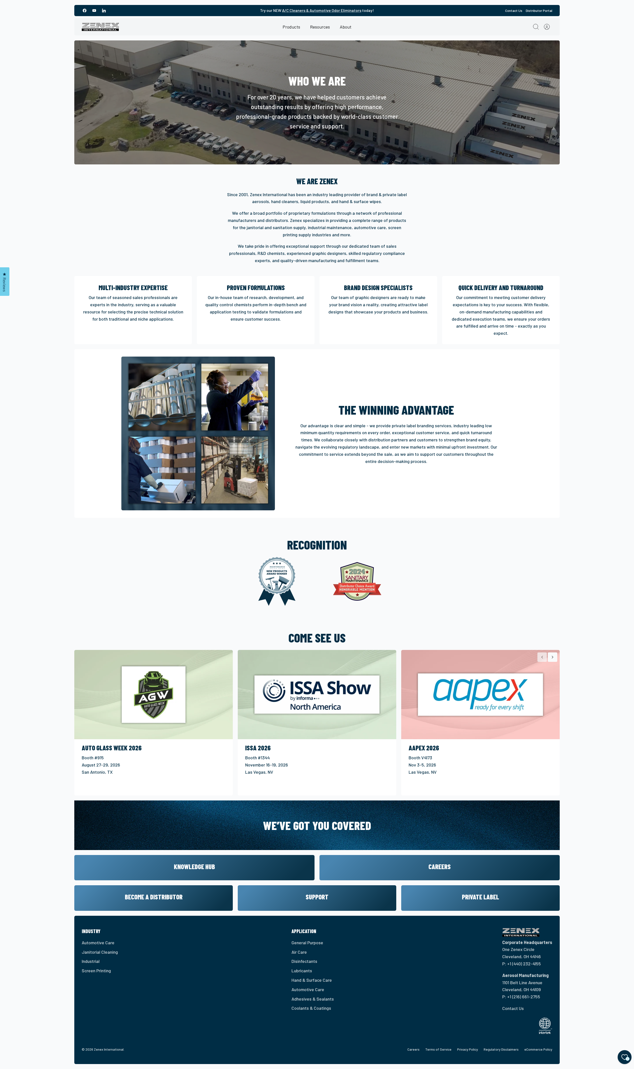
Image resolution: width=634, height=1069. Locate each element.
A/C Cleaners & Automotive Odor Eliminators (321, 10)
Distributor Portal (539, 10)
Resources (320, 27)
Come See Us (317, 637)
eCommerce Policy (538, 1049)
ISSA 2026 (258, 748)
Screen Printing (96, 970)
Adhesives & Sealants (312, 999)
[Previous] (542, 657)
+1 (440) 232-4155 (524, 963)
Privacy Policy (467, 1049)
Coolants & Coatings (311, 1008)
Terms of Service (438, 1049)
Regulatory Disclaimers (501, 1049)
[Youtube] (94, 10)
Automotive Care (98, 942)
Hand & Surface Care (311, 980)
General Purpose (307, 942)
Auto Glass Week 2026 (112, 748)
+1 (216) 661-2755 (523, 996)
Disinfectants (304, 961)
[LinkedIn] (104, 10)
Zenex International (109, 1049)
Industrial (91, 961)
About (345, 27)
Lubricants (301, 970)
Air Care (299, 952)
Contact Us (513, 10)
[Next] (552, 657)
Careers (413, 1049)
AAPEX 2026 (424, 748)
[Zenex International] (100, 27)
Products (291, 27)
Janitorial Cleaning (100, 952)
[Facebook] (84, 10)
